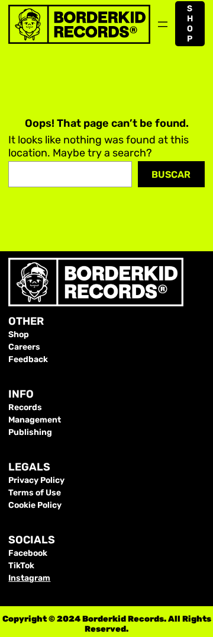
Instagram (29, 578)
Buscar (171, 174)
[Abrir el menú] (163, 24)
